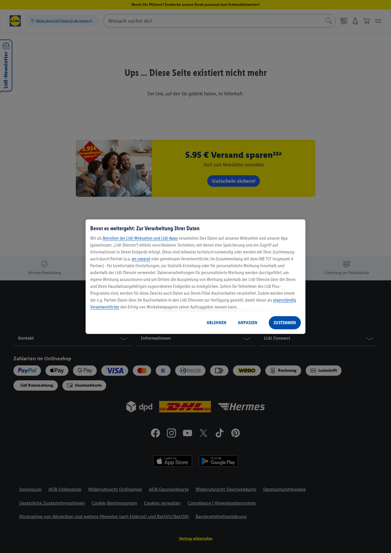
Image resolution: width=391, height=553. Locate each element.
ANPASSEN (247, 322)
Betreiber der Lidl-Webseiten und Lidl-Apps (140, 238)
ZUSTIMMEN (285, 322)
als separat (141, 258)
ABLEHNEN (216, 322)
